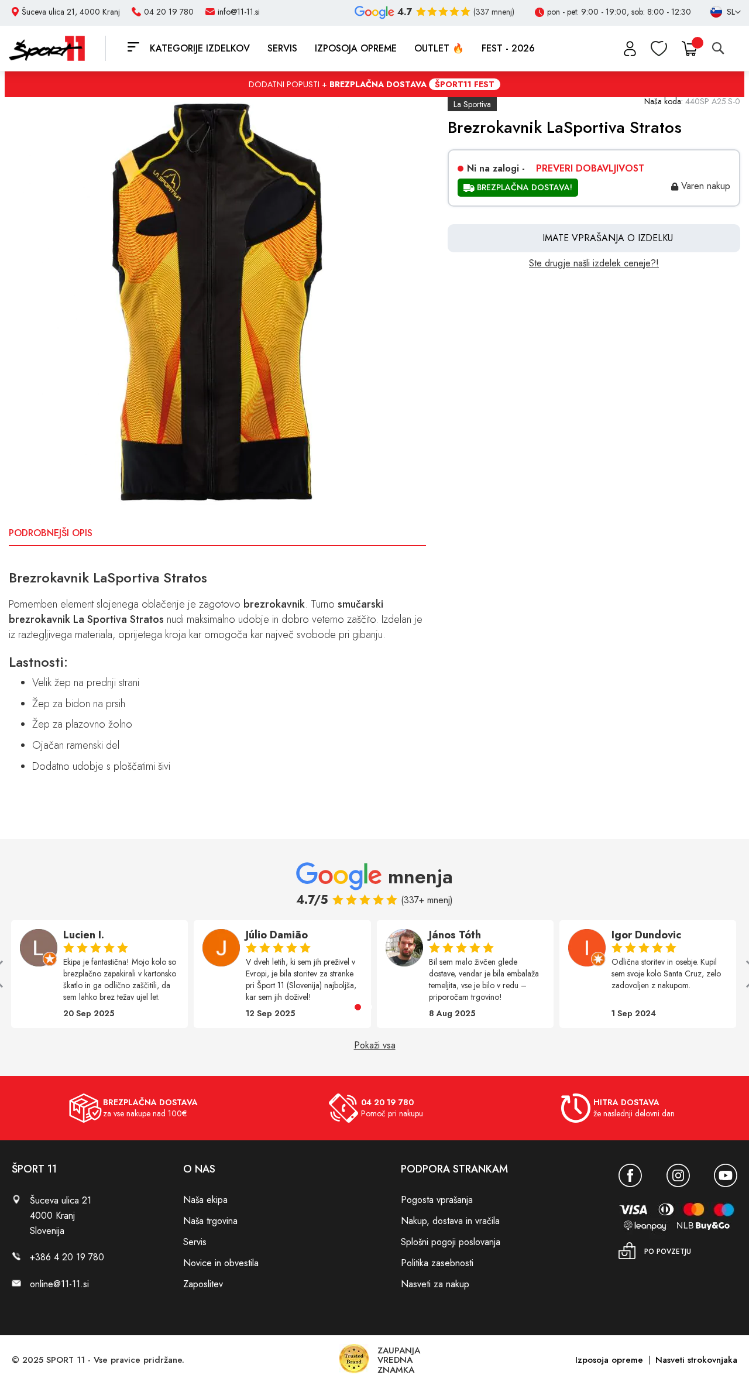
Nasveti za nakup (435, 1284)
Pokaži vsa (375, 1045)
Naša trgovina (210, 1221)
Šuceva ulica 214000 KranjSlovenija (60, 1215)
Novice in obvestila (221, 1263)
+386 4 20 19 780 (67, 1257)
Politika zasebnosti (437, 1263)
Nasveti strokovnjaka (696, 1359)
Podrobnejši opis (50, 533)
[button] (358, 1007)
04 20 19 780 (169, 12)
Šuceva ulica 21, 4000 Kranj (71, 12)
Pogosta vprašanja (437, 1199)
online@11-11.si (59, 1284)
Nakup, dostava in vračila (450, 1221)
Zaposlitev (203, 1284)
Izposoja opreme (609, 1359)
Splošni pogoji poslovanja (450, 1242)
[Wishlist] (659, 48)
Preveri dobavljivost (590, 168)
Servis (195, 1242)
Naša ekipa (205, 1199)
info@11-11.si (239, 12)
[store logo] (57, 48)
